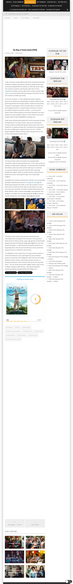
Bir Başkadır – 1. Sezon (14, 525)
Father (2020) (35, 525)
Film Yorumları (29, 2)
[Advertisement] (36, 33)
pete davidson (22, 335)
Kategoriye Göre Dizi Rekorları (57, 162)
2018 (61, 104)
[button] (14, 203)
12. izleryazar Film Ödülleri (18, 9)
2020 (52, 104)
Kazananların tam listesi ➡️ (57, 141)
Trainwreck (8, 91)
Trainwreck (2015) (35, 558)
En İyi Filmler (15, 6)
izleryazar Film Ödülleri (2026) (57, 263)
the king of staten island (13, 339)
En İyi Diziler (25, 6)
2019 (56, 104)
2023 (61, 101)
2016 (55, 106)
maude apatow (10, 335)
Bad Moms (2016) (14, 558)
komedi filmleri (27, 331)
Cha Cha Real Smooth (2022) (35, 572)
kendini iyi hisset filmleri (13, 331)
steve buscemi (33, 335)
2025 (52, 101)
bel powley (9, 327)
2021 (48, 104)
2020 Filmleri (19, 53)
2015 (59, 106)
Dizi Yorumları (41, 2)
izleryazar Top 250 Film (39, 6)
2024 (56, 101)
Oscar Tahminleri (18, 2)
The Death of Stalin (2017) (14, 543)
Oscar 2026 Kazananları (55, 261)
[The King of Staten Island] (16, 299)
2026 (48, 101)
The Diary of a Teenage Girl (34, 182)
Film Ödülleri (51, 2)
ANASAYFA (9, 2)
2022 (65, 101)
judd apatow (26, 327)
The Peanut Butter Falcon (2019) (35, 543)
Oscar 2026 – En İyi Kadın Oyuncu (58, 190)
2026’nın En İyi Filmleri (53, 9)
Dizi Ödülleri (62, 2)
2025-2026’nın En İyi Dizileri (36, 9)
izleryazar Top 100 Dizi (55, 6)
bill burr (17, 327)
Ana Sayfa (7, 18)
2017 (65, 104)
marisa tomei (39, 331)
